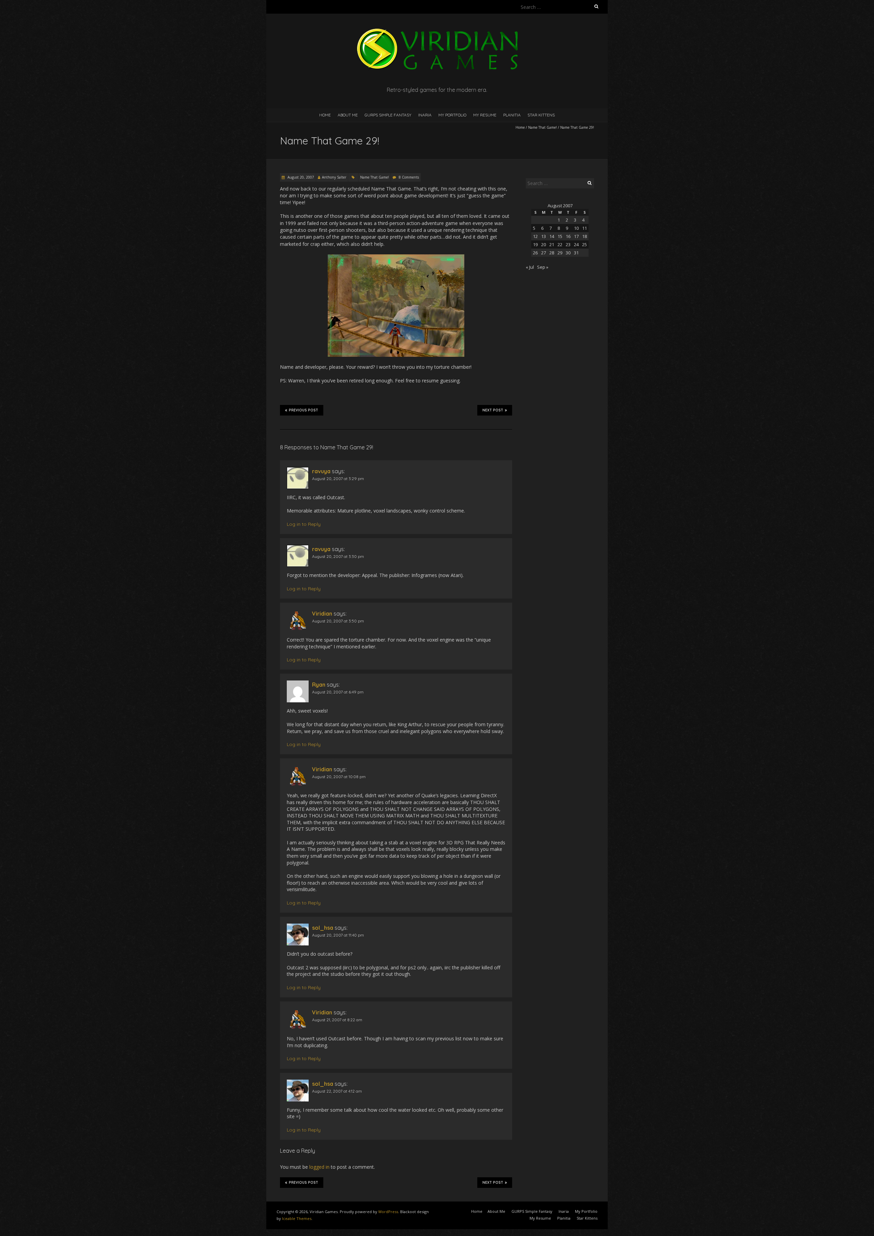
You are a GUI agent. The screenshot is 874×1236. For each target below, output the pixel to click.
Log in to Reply (304, 524)
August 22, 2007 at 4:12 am (337, 1091)
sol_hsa (322, 927)
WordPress (388, 1211)
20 (543, 244)
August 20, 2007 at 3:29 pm (338, 478)
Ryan (318, 684)
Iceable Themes (296, 1218)
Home (325, 114)
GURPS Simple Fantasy (388, 114)
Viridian (322, 613)
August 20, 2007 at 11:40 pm (338, 935)
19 (535, 244)
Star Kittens (541, 114)
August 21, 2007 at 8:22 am (337, 1019)
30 (568, 253)
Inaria (425, 114)
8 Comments (409, 177)
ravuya (321, 471)
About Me (348, 114)
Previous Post (303, 410)
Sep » (542, 267)
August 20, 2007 (300, 177)
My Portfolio (452, 114)
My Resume (484, 114)
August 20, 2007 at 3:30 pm (338, 556)
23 (568, 244)
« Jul (530, 267)
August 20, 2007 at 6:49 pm (338, 691)
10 (576, 228)
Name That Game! (542, 127)
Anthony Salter (334, 177)
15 (560, 236)
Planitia (512, 114)
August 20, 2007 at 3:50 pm (338, 620)
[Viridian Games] (437, 30)
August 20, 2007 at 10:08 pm (339, 776)
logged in (319, 1167)
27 (543, 253)
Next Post (492, 410)
